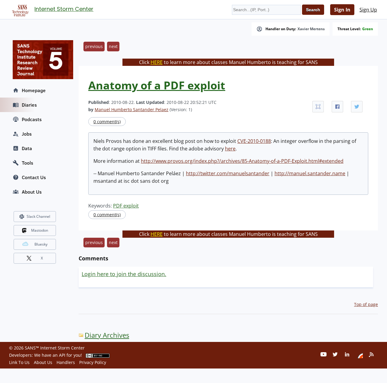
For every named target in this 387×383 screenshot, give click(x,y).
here (230, 148)
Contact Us (34, 177)
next (113, 46)
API (62, 355)
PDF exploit (126, 205)
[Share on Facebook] (337, 106)
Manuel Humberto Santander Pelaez (131, 109)
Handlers (66, 362)
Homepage (34, 90)
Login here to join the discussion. (124, 274)
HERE (157, 62)
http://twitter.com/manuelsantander (227, 173)
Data (27, 148)
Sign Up (368, 9)
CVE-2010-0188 (254, 141)
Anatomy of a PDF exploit (156, 85)
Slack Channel (38, 216)
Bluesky (40, 244)
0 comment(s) (107, 121)
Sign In (342, 9)
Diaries (29, 104)
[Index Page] (19, 9)
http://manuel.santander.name (310, 173)
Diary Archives (107, 335)
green (367, 29)
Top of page (366, 304)
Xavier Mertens (311, 29)
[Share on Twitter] (357, 106)
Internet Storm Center (63, 9)
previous (94, 46)
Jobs (27, 133)
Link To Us (19, 362)
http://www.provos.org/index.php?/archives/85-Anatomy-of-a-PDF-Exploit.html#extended (242, 161)
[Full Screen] (318, 106)
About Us (32, 191)
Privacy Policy (92, 362)
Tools (27, 162)
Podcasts (32, 119)
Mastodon (39, 230)
